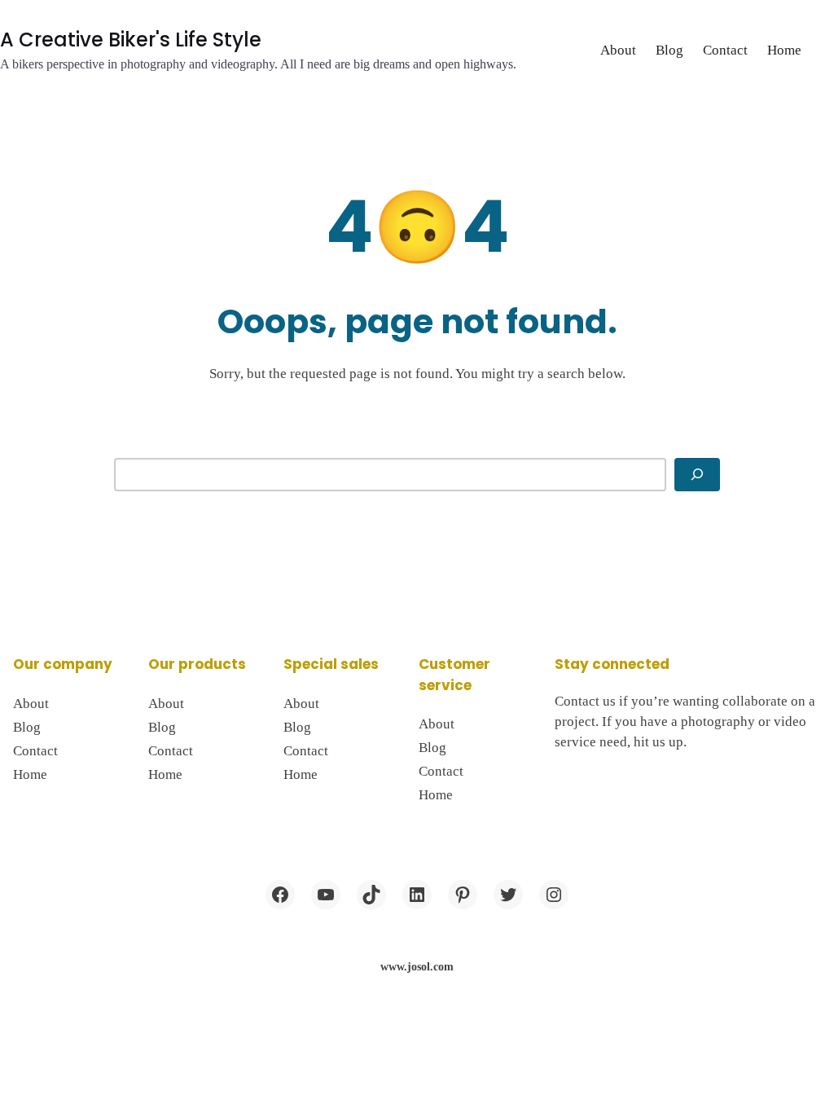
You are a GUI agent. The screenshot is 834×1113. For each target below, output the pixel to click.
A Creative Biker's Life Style (130, 39)
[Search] (697, 475)
